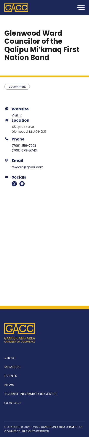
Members (12, 366)
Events (10, 375)
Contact (12, 402)
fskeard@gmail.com (27, 167)
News (9, 384)
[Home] (16, 7)
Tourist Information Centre (30, 393)
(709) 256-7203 (24, 146)
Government (17, 87)
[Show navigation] (80, 7)
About (10, 357)
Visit (15, 115)
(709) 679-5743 (24, 150)
